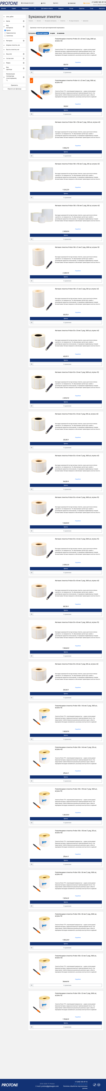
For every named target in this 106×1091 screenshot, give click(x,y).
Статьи (71, 8)
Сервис (14, 8)
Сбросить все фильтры (14, 89)
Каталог (3, 8)
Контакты (102, 8)
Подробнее (78, 62)
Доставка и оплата (47, 8)
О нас (91, 8)
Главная (31, 21)
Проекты (81, 8)
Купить (66, 68)
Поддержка (25, 8)
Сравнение (72, 3)
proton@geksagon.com (50, 1086)
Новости (60, 8)
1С (35, 8)
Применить (14, 85)
